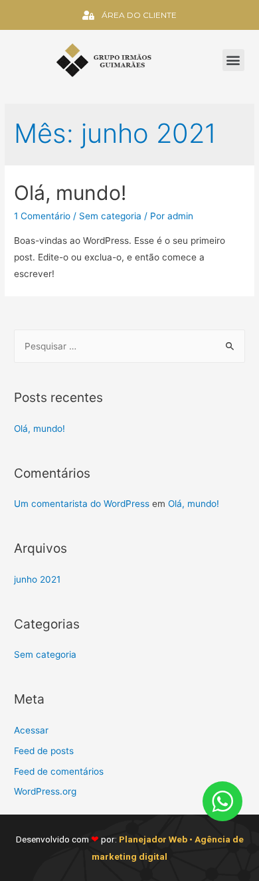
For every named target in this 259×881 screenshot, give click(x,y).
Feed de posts (44, 750)
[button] (233, 60)
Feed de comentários (59, 771)
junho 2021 (37, 579)
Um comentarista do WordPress (81, 503)
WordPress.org (45, 791)
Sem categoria (110, 216)
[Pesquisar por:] (129, 346)
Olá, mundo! (70, 193)
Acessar (31, 730)
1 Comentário (42, 216)
